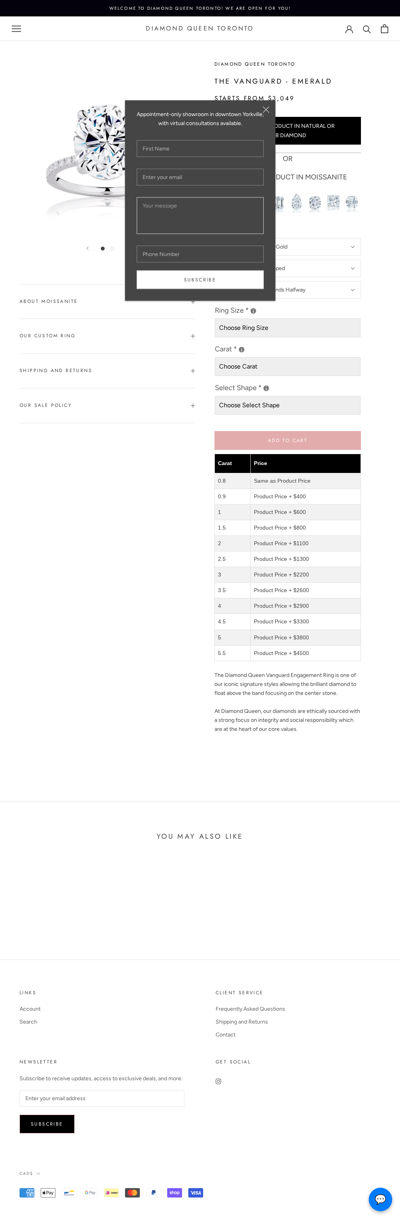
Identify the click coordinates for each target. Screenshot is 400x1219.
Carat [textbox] (232, 348)
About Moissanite (49, 301)
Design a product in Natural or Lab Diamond (288, 130)
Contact (226, 1034)
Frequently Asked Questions (250, 1009)
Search (28, 1022)
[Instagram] (218, 1080)
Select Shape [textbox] (268, 387)
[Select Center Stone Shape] (266, 388)
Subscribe (200, 279)
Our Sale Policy (46, 405)
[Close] (266, 109)
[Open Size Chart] (253, 311)
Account (30, 1009)
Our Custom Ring (47, 335)
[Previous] (87, 248)
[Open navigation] (16, 28)
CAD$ (26, 1173)
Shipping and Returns (56, 370)
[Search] (367, 29)
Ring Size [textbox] (250, 310)
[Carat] (242, 350)
